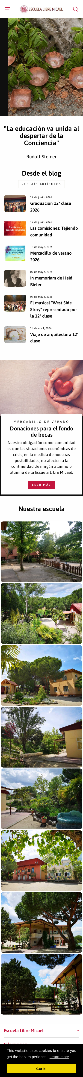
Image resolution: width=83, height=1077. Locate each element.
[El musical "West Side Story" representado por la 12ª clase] (15, 303)
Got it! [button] (41, 1069)
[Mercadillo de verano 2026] (15, 253)
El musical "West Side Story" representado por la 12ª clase (53, 309)
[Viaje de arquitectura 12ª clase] (15, 334)
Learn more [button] (59, 1057)
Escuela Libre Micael (24, 1030)
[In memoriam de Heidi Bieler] (15, 278)
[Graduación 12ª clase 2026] (15, 203)
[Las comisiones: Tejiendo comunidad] (15, 228)
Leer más (41, 484)
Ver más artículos (41, 184)
